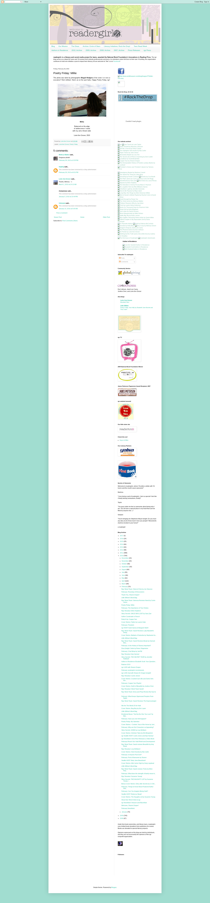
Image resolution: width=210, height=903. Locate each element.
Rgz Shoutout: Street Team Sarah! (132, 689)
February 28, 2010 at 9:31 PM (68, 172)
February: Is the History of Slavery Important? (136, 645)
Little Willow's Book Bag (129, 598)
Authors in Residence (60, 50)
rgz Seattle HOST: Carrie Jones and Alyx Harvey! (137, 736)
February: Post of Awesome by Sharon (134, 757)
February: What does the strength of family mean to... (138, 773)
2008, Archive (105, 50)
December (125, 558)
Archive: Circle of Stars (91, 46)
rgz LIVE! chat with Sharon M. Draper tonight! (136, 673)
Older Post (106, 217)
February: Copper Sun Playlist (131, 683)
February (125, 586)
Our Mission (63, 46)
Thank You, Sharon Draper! (130, 595)
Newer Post (58, 217)
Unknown (62, 203)
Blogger (113, 887)
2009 (122, 815)
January (124, 812)
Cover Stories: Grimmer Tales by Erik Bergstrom (137, 733)
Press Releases (134, 50)
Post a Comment (61, 213)
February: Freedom (127, 625)
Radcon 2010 (125, 664)
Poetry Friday (74, 144)
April (123, 581)
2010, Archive (77, 50)
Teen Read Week (140, 46)
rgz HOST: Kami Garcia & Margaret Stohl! (134, 628)
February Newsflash (128, 808)
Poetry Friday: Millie (127, 605)
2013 (122, 547)
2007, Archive (119, 50)
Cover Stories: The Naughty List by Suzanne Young (138, 797)
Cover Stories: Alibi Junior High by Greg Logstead (137, 763)
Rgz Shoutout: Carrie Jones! (130, 676)
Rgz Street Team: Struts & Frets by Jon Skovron (136, 589)
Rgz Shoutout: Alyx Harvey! (130, 654)
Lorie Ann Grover (64, 144)
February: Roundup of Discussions (132, 592)
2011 (122, 553)
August (124, 569)
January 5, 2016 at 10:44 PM (68, 196)
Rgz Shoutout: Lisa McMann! (130, 749)
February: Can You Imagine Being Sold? (134, 791)
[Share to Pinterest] (92, 141)
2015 (122, 541)
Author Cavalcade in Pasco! (130, 616)
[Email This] (82, 141)
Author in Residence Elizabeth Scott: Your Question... (138, 661)
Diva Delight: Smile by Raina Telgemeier (134, 648)
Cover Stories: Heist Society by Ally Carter (135, 752)
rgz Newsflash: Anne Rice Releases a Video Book (137, 739)
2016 (122, 538)
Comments (124, 262)
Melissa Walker (64, 155)
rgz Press (147, 50)
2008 (122, 818)
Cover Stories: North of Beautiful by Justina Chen (137, 686)
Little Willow (124, 306)
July (123, 572)
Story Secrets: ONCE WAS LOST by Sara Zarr (136, 613)
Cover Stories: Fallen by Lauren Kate (133, 622)
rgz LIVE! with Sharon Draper (131, 667)
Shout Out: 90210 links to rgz (130, 800)
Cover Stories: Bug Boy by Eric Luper (133, 708)
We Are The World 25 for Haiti (131, 705)
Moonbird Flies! (124, 302)
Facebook (116, 61)
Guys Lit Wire (124, 440)
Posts (123, 258)
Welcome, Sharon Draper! (130, 805)
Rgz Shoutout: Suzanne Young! (131, 776)
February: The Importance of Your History (134, 608)
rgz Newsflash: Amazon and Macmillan (134, 803)
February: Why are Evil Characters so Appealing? (137, 727)
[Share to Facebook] (89, 141)
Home (82, 217)
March (124, 584)
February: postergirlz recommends (132, 670)
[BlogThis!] (85, 141)
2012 (122, 550)
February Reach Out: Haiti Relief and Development (138, 741)
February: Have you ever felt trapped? (133, 719)
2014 (122, 544)
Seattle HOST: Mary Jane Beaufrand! (133, 760)
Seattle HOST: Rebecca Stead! (131, 794)
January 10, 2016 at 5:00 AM (68, 209)
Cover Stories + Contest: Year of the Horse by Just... (138, 724)
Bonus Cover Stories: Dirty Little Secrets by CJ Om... (138, 784)
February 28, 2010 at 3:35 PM (68, 160)
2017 (122, 536)
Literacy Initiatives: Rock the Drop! (117, 46)
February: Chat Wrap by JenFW (131, 651)
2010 (122, 556)
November (125, 561)
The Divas (75, 46)
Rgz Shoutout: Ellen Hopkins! (131, 611)
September (125, 567)
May (123, 578)
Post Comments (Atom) (70, 221)
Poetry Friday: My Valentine (130, 721)
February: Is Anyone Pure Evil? (131, 755)
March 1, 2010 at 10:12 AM (67, 184)
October (124, 564)
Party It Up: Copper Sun (129, 619)
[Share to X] (87, 141)
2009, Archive (91, 50)
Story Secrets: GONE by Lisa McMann (133, 730)
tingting (61, 167)
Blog (53, 46)
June (123, 575)
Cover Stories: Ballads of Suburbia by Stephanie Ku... (139, 635)
